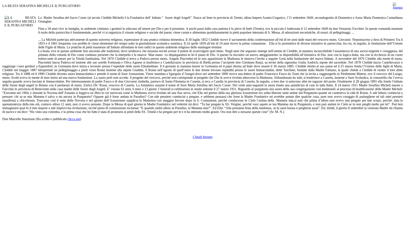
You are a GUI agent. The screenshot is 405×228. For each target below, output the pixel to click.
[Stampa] (398, 5)
